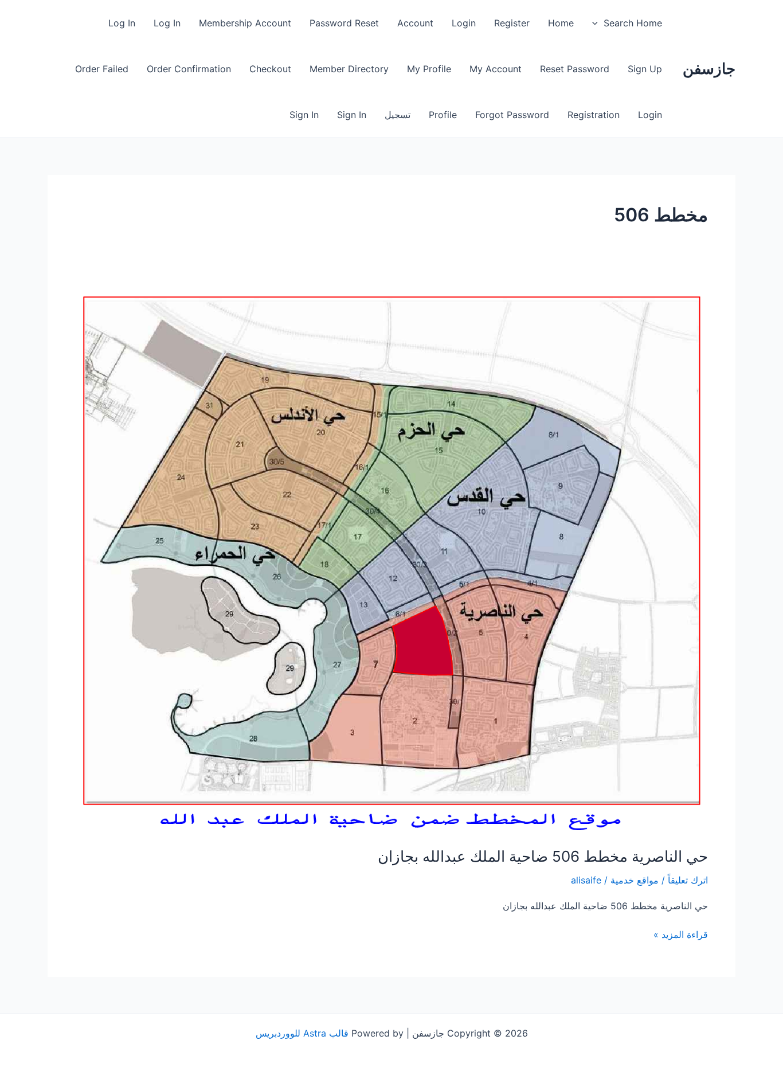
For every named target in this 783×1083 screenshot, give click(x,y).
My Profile (429, 69)
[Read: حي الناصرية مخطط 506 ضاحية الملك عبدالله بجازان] (391, 558)
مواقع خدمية (634, 880)
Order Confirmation (189, 69)
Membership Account (245, 23)
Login (464, 23)
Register (512, 23)
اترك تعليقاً (688, 880)
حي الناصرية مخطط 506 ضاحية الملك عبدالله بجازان (543, 856)
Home (561, 23)
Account (415, 23)
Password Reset (344, 23)
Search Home (633, 23)
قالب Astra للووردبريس (302, 1033)
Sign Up (645, 69)
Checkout (270, 69)
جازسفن (709, 68)
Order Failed (101, 69)
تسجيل (397, 114)
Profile (443, 114)
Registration (593, 114)
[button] (598, 23)
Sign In (351, 114)
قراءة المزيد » (680, 933)
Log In (167, 23)
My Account (495, 69)
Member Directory (349, 69)
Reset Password (574, 69)
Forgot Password (512, 114)
